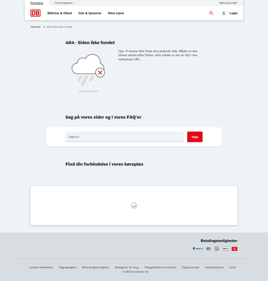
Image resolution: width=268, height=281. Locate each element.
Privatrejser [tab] (36, 2)
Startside (35, 26)
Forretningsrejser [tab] (64, 2)
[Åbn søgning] (211, 13)
